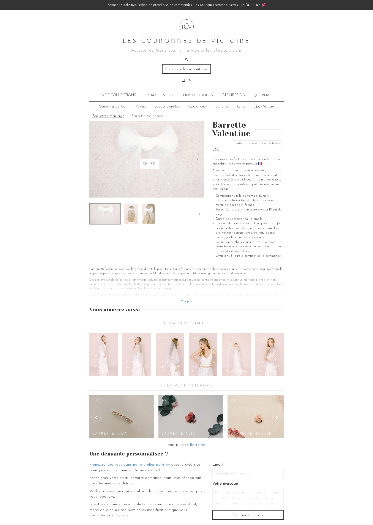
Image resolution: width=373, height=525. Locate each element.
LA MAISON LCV (159, 95)
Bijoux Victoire (263, 106)
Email (217, 465)
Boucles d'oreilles (167, 106)
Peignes (141, 106)
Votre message (225, 484)
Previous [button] (96, 355)
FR (183, 80)
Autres (241, 106)
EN (189, 80)
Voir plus (186, 301)
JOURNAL (263, 95)
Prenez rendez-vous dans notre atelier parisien (129, 465)
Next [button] (276, 355)
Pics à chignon (197, 106)
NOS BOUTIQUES (198, 95)
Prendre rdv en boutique (186, 69)
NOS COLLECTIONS (118, 95)
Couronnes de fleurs (113, 106)
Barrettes (222, 106)
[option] (103, 354)
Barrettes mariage (108, 116)
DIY (234, 95)
